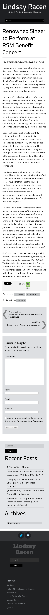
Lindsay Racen (24, 7)
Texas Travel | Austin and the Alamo (24, 325)
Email (8, 399)
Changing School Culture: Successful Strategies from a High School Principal (24, 483)
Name (8, 390)
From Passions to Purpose (17, 596)
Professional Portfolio (16, 604)
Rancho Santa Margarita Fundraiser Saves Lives (25, 316)
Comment (10, 357)
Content (10, 585)
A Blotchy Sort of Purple (18, 467)
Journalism (19, 294)
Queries (10, 608)
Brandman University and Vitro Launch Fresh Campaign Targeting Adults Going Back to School (25, 502)
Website (8, 409)
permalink (21, 300)
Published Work (32, 294)
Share (22, 284)
